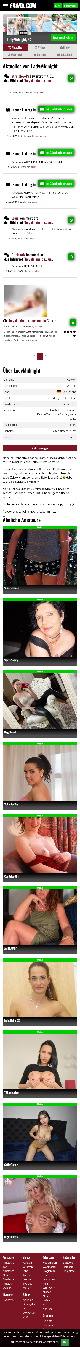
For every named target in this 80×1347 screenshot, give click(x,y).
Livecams (8, 1300)
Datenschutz (47, 1302)
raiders (33, 166)
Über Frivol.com (49, 1277)
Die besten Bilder (29, 1315)
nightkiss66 (11, 1237)
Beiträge (41, 54)
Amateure (8, 1262)
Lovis (14, 218)
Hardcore (68, 1267)
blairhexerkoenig (38, 135)
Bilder (66, 47)
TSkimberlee (11, 1092)
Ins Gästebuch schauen (59, 109)
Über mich (16, 54)
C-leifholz (18, 254)
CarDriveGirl (11, 876)
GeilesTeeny (11, 1164)
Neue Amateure (8, 1277)
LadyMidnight (36, 326)
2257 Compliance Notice (49, 1292)
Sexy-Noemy (11, 660)
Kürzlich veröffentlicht (29, 1267)
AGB (45, 1283)
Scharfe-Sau (11, 804)
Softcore (68, 1262)
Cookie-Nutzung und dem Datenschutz (52, 1336)
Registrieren (50, 1262)
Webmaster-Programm (50, 1269)
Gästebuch (66, 54)
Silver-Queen (11, 588)
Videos (41, 47)
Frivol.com (23, 5)
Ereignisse (69, 1271)
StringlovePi (20, 76)
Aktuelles (16, 47)
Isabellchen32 (12, 1020)
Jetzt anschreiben (63, 37)
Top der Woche (27, 1277)
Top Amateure (8, 1269)
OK (64, 1342)
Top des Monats (27, 1286)
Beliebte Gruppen (48, 1323)
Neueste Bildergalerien (29, 1304)
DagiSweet (10, 732)
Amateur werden (8, 1286)
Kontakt (47, 1308)
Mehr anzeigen (40, 448)
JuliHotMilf (10, 948)
